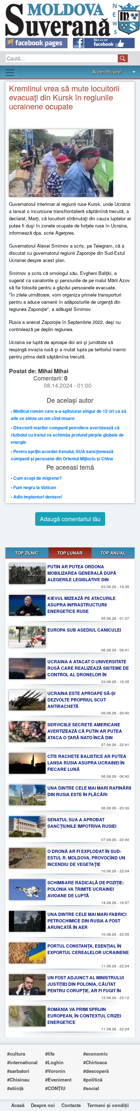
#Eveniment (58, 1079)
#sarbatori (18, 1070)
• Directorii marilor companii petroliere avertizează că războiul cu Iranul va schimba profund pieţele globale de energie (67, 434)
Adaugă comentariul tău (70, 519)
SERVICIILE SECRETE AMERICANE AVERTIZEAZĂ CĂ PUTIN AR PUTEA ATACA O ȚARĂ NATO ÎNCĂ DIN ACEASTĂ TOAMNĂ (84, 734)
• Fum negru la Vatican (33, 487)
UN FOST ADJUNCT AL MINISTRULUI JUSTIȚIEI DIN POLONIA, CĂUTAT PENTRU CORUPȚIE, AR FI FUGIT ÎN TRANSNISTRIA (85, 987)
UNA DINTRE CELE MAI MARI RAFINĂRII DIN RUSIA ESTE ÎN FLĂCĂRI (89, 791)
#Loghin (54, 1062)
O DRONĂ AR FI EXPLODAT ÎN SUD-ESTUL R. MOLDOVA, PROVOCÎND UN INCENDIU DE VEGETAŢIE (86, 857)
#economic (95, 1053)
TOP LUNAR (70, 553)
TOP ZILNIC (26, 553)
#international (22, 1062)
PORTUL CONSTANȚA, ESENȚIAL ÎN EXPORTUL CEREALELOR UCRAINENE (88, 949)
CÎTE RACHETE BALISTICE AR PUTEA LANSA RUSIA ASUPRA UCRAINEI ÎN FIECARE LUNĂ (86, 762)
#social (91, 1088)
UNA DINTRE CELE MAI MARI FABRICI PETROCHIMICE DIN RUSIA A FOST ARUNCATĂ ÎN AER (86, 920)
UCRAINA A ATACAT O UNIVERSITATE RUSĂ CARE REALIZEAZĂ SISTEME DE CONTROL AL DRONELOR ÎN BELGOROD (88, 671)
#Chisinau (18, 1079)
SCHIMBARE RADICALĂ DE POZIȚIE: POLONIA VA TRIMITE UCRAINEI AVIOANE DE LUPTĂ (85, 889)
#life (50, 1053)
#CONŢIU (55, 1088)
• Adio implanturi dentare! (36, 496)
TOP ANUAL (113, 553)
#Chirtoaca (95, 1062)
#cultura (16, 1053)
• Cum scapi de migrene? (36, 478)
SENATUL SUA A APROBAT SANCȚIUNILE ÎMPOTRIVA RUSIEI (81, 822)
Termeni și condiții (108, 1105)
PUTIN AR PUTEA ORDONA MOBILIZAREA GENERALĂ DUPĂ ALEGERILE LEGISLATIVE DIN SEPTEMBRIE (81, 576)
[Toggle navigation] (10, 73)
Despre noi (43, 1105)
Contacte (71, 1105)
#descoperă (96, 1070)
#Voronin (55, 1070)
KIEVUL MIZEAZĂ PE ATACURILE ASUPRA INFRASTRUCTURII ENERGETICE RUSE (81, 604)
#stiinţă (15, 1088)
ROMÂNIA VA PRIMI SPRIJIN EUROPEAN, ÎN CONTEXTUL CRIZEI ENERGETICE (84, 1015)
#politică (92, 1079)
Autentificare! (107, 71)
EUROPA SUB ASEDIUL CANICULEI (84, 630)
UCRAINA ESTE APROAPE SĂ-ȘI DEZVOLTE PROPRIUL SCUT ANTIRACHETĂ (81, 699)
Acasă (17, 1105)
